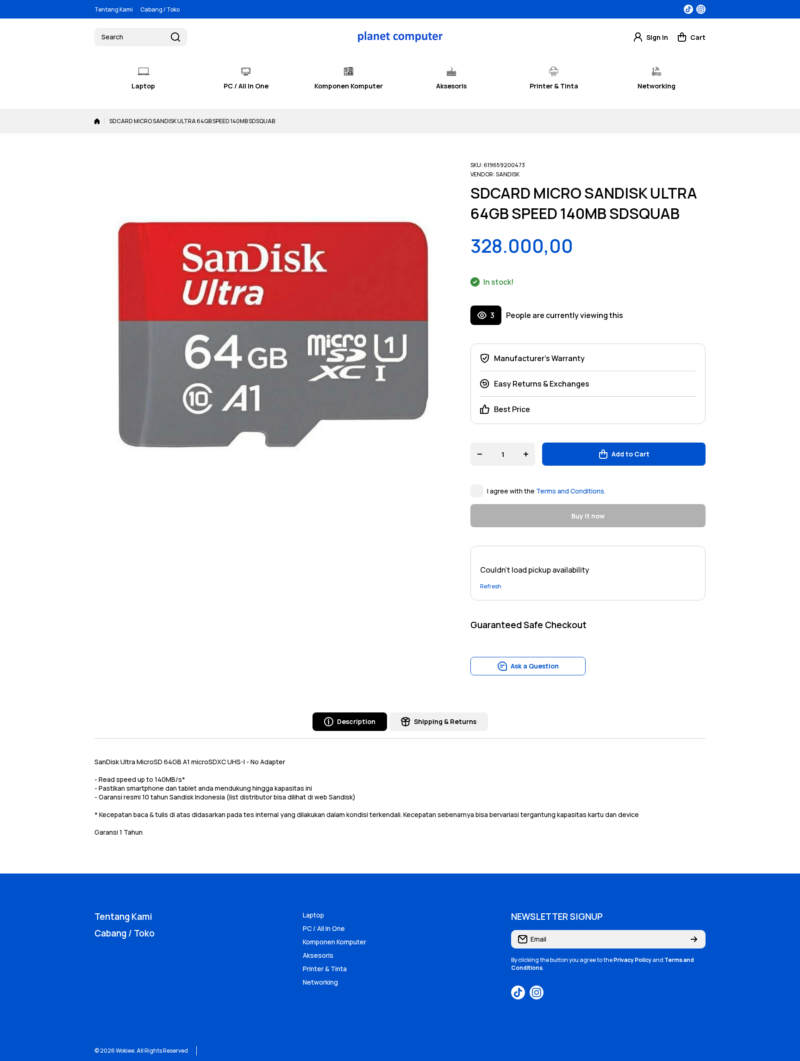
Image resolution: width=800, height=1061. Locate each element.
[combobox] (140, 37)
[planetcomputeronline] (400, 37)
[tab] (438, 721)
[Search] (175, 37)
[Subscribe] (694, 939)
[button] (691, 37)
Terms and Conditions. (571, 491)
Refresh (490, 586)
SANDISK (507, 174)
